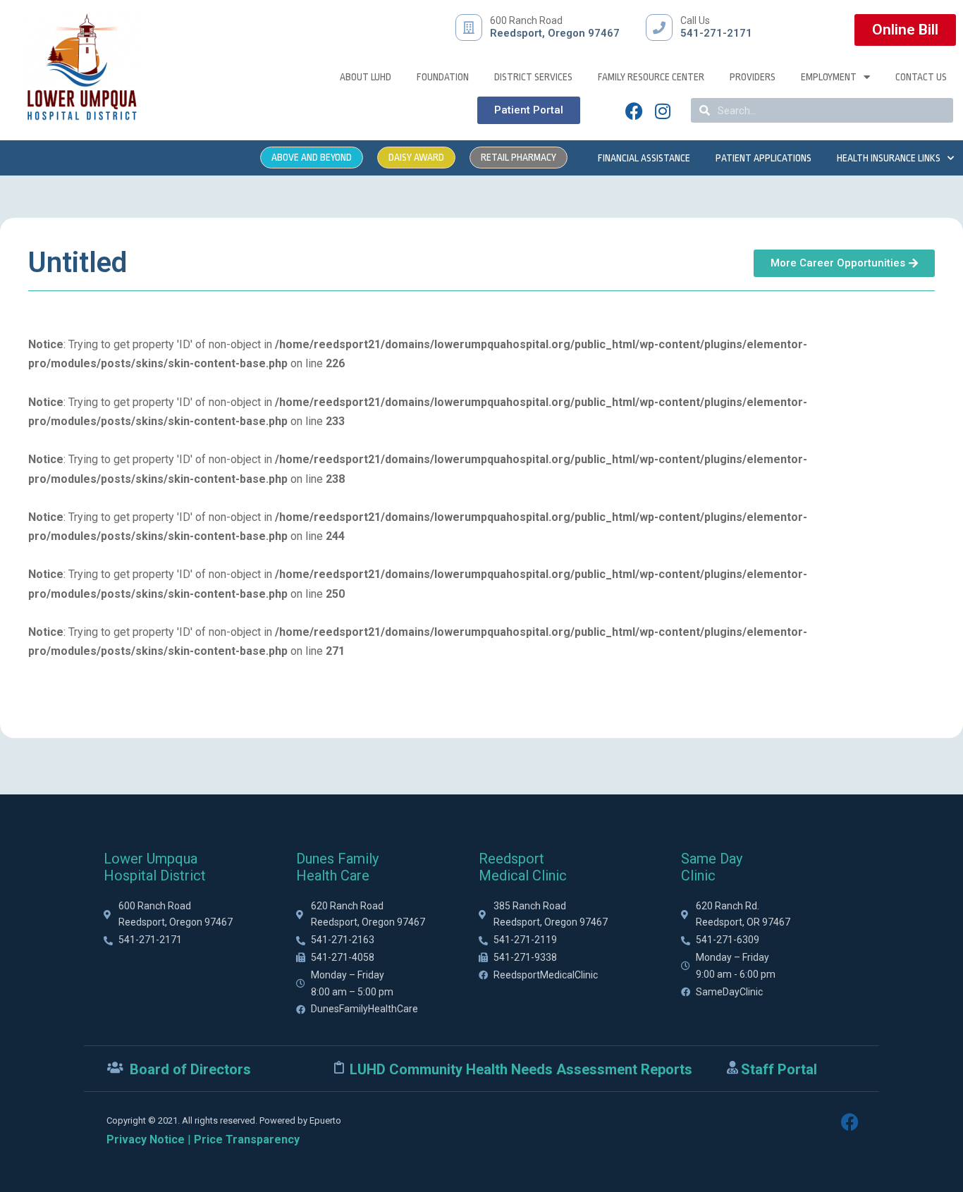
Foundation (443, 76)
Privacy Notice (145, 1139)
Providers (752, 76)
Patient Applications (763, 158)
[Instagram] (663, 111)
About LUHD (365, 76)
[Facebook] (634, 111)
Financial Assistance (644, 158)
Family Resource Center (651, 76)
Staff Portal (779, 1069)
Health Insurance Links (888, 158)
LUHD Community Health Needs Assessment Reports (521, 1069)
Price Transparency (247, 1139)
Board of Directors (190, 1069)
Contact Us (921, 76)
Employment (829, 76)
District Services (533, 76)
